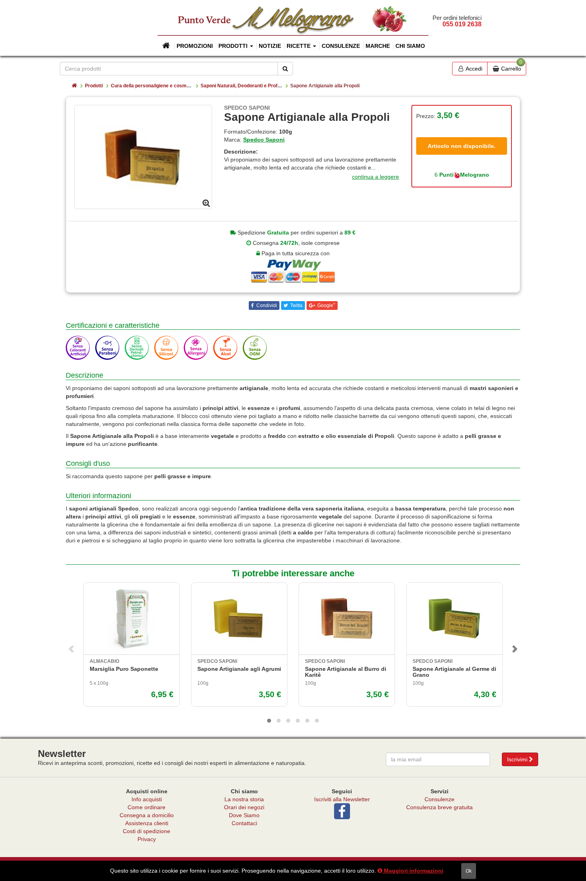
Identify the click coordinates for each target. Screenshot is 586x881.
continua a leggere (375, 176)
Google (325, 305)
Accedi (473, 68)
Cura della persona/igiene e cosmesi (152, 86)
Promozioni (195, 46)
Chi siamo (410, 46)
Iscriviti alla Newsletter (342, 799)
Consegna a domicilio (147, 815)
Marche (378, 46)
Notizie (270, 46)
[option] (143, 157)
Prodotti (94, 86)
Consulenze (341, 46)
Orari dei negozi (244, 807)
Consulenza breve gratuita (439, 807)
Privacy (147, 839)
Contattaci (244, 823)
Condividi (266, 305)
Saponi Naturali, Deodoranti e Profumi (243, 86)
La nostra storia (244, 799)
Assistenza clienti (146, 823)
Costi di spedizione (146, 831)
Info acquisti (147, 799)
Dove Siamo (244, 815)
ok (469, 871)
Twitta (296, 305)
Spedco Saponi (264, 139)
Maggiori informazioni (412, 870)
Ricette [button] (299, 46)
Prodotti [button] (233, 46)
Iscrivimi (518, 759)
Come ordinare (146, 807)
